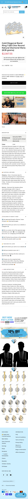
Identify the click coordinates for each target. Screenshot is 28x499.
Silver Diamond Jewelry (6, 442)
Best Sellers (5, 438)
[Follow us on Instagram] (7, 475)
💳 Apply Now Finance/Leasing (6, 435)
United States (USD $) (8, 481)
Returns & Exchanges (18, 446)
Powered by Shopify (10, 485)
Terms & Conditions (21, 437)
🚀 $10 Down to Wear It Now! (10, 216)
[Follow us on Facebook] (3, 475)
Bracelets (4, 461)
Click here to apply (13, 221)
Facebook (4, 78)
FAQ (17, 434)
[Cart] (25, 7)
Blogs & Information (21, 449)
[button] (14, 87)
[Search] (5, 7)
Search (22, 12)
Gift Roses (4, 466)
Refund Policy (5, 211)
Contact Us (16, 208)
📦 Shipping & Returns (8, 172)
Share (3, 126)
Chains (3, 458)
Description (5, 132)
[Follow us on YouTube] (10, 475)
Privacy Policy (19, 442)
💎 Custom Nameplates (5, 454)
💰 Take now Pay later (8, 243)
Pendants (4, 451)
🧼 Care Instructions (8, 269)
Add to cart (14, 82)
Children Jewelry (6, 463)
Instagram (20, 231)
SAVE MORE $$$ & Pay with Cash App (14, 92)
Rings (3, 448)
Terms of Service (20, 439)
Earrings (4, 446)
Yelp (21, 76)
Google (18, 76)
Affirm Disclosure (20, 452)
